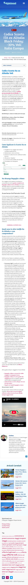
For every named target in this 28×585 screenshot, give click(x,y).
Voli (9, 57)
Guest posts (5, 527)
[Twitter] (11, 577)
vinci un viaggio (8, 572)
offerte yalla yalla (6, 561)
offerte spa (18, 552)
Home (5, 57)
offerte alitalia (9, 546)
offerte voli (11, 555)
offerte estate (16, 548)
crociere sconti (20, 541)
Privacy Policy (6, 524)
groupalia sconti (5, 543)
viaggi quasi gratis (20, 569)
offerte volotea (21, 559)
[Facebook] (3, 577)
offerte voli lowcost (13, 557)
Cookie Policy (6, 525)
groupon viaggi (21, 545)
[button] (23, 3)
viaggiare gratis (6, 567)
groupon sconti (12, 545)
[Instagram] (7, 577)
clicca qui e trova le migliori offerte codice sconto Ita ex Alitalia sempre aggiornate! (12, 393)
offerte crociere (7, 548)
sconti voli (13, 563)
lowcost (3, 546)
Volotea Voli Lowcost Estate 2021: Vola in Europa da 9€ (21, 483)
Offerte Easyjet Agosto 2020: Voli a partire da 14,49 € (20, 505)
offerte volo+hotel (11, 559)
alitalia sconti (11, 536)
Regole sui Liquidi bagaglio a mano (14, 385)
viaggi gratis (14, 567)
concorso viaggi (13, 538)
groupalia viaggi (13, 543)
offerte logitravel (9, 552)
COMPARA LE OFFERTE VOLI (14, 225)
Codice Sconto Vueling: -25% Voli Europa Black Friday (20, 494)
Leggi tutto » (18, 476)
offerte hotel (10, 550)
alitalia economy (5, 536)
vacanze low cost (8, 565)
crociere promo (11, 541)
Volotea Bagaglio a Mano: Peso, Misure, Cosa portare (21, 472)
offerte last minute (19, 550)
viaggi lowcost (10, 569)
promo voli (14, 561)
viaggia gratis (19, 565)
